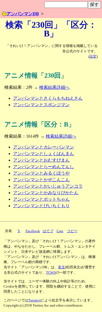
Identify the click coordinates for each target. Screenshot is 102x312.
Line (60, 231)
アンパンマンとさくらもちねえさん (48, 98)
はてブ (48, 231)
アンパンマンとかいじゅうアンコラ (48, 186)
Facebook (33, 231)
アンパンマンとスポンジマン (41, 104)
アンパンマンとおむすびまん (41, 160)
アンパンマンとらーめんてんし (43, 166)
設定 (93, 56)
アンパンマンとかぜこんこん (41, 179)
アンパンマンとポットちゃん (41, 199)
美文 (61, 267)
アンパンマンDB (23, 13)
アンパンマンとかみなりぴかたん (45, 192)
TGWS (51, 273)
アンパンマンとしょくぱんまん (43, 153)
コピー (72, 231)
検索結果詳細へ (54, 87)
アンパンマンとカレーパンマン (43, 147)
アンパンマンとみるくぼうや (41, 173)
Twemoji (34, 300)
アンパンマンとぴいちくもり (41, 205)
